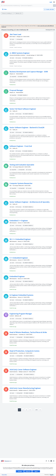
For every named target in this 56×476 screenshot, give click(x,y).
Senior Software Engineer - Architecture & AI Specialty (30, 202)
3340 (36, 409)
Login (50, 2)
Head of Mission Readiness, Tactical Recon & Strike (28, 332)
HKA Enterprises (13, 222)
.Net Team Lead (15, 34)
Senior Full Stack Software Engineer (23, 109)
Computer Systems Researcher (21, 183)
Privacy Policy (4, 474)
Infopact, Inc (12, 73)
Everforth (12, 316)
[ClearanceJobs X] (49, 461)
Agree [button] (36, 471)
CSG (10, 111)
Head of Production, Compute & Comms (24, 351)
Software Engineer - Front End (21, 146)
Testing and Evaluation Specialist (22, 165)
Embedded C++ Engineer (19, 220)
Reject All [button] (28, 471)
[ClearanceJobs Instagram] (54, 461)
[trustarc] (51, 474)
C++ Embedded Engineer (19, 258)
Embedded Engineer (17, 276)
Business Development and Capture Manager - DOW (29, 72)
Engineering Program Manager (21, 314)
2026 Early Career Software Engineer (23, 369)
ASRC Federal (12, 36)
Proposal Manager (16, 90)
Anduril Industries (14, 334)
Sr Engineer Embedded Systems (21, 295)
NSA (10, 167)
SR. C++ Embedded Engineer (20, 239)
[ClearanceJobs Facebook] (46, 461)
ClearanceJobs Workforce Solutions (17, 55)
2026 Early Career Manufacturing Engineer (25, 388)
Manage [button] (20, 471)
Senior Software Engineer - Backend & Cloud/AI (27, 127)
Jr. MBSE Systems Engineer (20, 53)
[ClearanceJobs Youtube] (51, 461)
